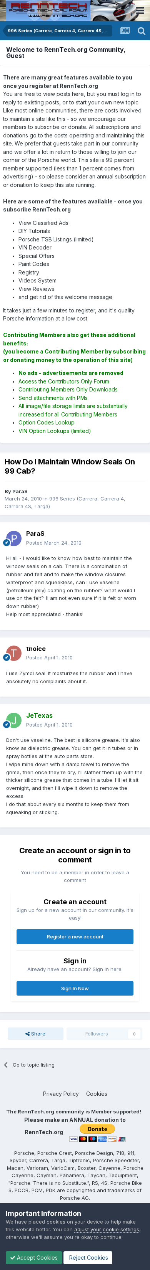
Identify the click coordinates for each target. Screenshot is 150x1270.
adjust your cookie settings (106, 1229)
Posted (54, 543)
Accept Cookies (36, 1257)
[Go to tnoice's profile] (14, 653)
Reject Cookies (88, 1257)
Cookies (96, 1093)
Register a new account (75, 936)
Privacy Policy (61, 1093)
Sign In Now (75, 988)
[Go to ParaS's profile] (14, 538)
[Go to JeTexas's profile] (14, 720)
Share (37, 1034)
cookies (56, 1222)
